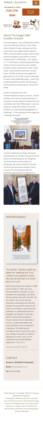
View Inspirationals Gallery (16, 347)
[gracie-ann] (12, 21)
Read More (20, 342)
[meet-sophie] (30, 20)
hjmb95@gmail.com (19, 367)
